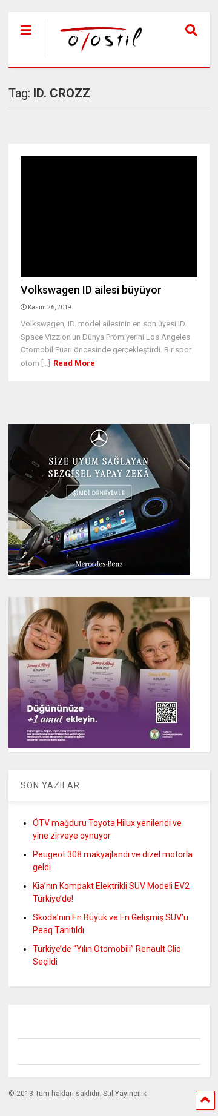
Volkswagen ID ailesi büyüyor (91, 289)
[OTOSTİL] (95, 58)
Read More (74, 363)
